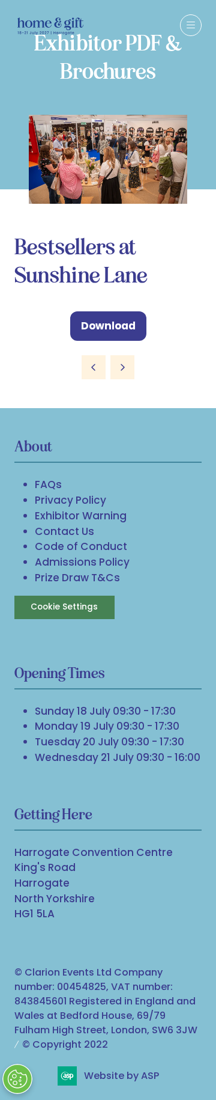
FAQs (48, 484)
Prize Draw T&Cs (77, 577)
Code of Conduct (81, 546)
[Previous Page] (94, 367)
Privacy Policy (70, 500)
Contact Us (64, 531)
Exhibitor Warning (81, 516)
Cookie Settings (64, 607)
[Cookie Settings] (17, 1079)
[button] (191, 25)
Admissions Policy (82, 562)
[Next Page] (122, 367)
